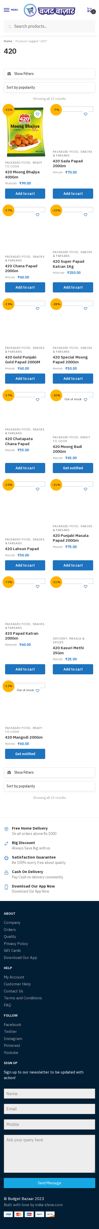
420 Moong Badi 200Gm (67, 449)
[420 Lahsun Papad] (25, 508)
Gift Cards (12, 950)
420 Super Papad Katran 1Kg (68, 264)
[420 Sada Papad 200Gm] (73, 126)
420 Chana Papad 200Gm (21, 268)
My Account (14, 977)
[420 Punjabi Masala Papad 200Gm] (73, 501)
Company (12, 922)
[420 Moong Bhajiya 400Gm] (25, 132)
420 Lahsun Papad (22, 548)
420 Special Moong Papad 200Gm (70, 360)
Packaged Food (17, 162)
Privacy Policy (16, 943)
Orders (10, 929)
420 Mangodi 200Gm (24, 737)
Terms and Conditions (23, 997)
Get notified (73, 468)
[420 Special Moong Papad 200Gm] (73, 322)
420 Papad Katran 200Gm (21, 636)
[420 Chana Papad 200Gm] (25, 229)
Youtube (11, 1052)
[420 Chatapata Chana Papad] (25, 408)
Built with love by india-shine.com (33, 1204)
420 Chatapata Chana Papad (19, 441)
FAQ (7, 1005)
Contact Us (13, 991)
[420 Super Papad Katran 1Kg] (73, 227)
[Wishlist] (37, 114)
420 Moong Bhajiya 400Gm (22, 174)
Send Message (49, 1183)
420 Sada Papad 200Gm (68, 163)
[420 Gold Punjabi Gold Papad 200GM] (25, 322)
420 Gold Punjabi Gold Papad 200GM (22, 360)
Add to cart (25, 193)
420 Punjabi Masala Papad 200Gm (71, 538)
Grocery (60, 638)
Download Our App (20, 957)
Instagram (13, 1038)
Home (8, 41)
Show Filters (24, 73)
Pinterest (12, 1045)
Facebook (12, 1024)
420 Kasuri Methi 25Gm (68, 650)
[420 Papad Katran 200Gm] (25, 599)
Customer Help (17, 984)
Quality (10, 936)
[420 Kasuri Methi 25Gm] (73, 606)
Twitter (10, 1031)
